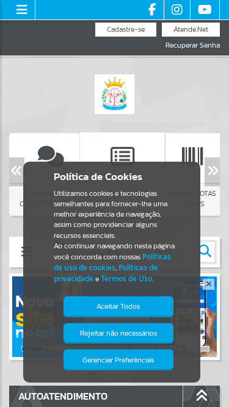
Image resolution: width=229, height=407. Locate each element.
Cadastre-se (126, 29)
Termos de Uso (126, 278)
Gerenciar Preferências (118, 360)
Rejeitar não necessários (118, 333)
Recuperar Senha (192, 45)
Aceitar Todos (118, 306)
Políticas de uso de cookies (112, 262)
